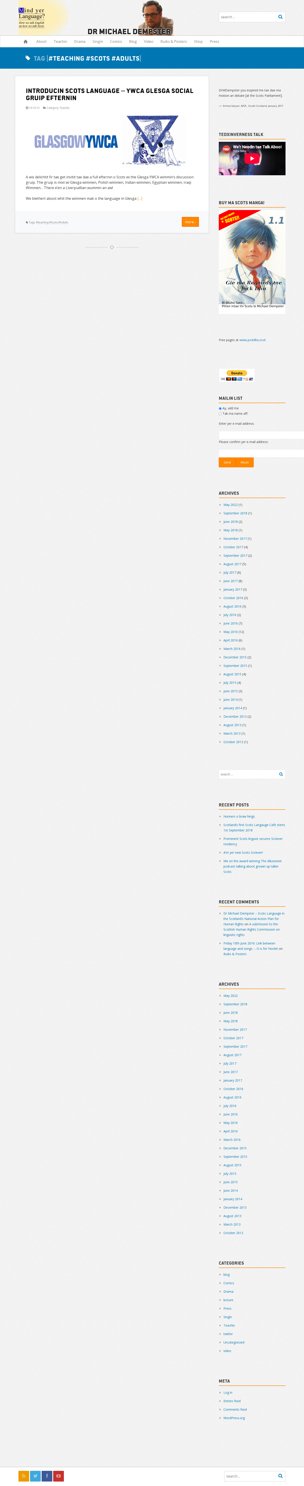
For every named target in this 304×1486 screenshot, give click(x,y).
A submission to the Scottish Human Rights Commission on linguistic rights (251, 929)
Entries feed (232, 1401)
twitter (228, 1334)
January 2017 (232, 589)
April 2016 (230, 640)
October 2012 (233, 742)
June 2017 (230, 581)
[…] (139, 198)
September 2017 (235, 555)
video (227, 1351)
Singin (98, 41)
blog (226, 1274)
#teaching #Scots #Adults (52, 222)
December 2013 (235, 716)
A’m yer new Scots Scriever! (243, 852)
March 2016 (232, 649)
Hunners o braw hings (239, 816)
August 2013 (232, 725)
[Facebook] (47, 1476)
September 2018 (235, 513)
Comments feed (235, 1409)
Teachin (60, 41)
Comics (116, 41)
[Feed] (23, 1476)
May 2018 (230, 530)
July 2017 (229, 572)
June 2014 (230, 699)
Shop (198, 41)
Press (214, 41)
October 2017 (233, 547)
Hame (25, 41)
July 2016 (229, 615)
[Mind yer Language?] (97, 18)
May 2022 (230, 505)
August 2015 (232, 674)
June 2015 (230, 691)
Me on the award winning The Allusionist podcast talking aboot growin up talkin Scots (252, 866)
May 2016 (230, 632)
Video (148, 41)
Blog (133, 41)
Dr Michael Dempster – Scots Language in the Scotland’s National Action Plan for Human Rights (253, 918)
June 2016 (230, 623)
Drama (79, 41)
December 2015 (235, 657)
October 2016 (233, 598)
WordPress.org (234, 1418)
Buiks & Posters (173, 41)
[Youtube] (58, 1476)
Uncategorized (233, 1342)
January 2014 (232, 708)
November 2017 (235, 538)
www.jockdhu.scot (252, 340)
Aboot (41, 41)
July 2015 (229, 682)
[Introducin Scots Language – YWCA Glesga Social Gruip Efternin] (112, 142)
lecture (228, 1300)
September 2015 (235, 666)
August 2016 (232, 606)
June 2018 (230, 521)
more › (190, 221)
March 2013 (232, 733)
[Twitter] (35, 1476)
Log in (227, 1392)
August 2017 (232, 564)
